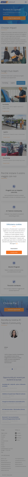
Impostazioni (14, 248)
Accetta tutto (14, 252)
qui (17, 243)
